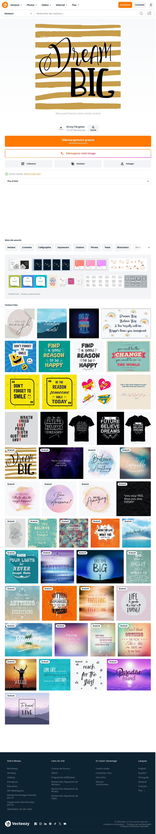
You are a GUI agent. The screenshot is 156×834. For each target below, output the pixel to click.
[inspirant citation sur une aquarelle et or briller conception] (22, 498)
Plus (74, 5)
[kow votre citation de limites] (21, 566)
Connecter (137, 5)
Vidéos (45, 5)
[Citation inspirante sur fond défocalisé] (136, 533)
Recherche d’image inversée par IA (16, 796)
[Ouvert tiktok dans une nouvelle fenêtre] (55, 823)
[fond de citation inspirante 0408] (20, 323)
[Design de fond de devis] (96, 603)
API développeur (15, 790)
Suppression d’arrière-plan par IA (20, 803)
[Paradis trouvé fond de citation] (129, 674)
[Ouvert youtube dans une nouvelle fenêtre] (65, 823)
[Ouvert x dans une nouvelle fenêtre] (60, 823)
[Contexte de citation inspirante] (73, 533)
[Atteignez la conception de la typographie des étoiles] (88, 674)
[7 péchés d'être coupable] (21, 428)
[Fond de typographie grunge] (42, 533)
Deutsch (140, 781)
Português (141, 777)
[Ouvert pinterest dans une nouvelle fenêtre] (50, 823)
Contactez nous (102, 772)
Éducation (12, 786)
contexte (27, 247)
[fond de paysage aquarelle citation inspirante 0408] (52, 323)
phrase (94, 247)
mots (138, 247)
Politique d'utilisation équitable (132, 826)
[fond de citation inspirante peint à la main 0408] (15, 533)
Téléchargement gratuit (76, 141)
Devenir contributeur (100, 783)
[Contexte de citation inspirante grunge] (105, 533)
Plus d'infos (12, 181)
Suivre (92, 130)
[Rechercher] (139, 13)
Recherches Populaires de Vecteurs (63, 783)
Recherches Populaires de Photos (63, 790)
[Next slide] (144, 247)
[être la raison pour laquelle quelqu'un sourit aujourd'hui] (59, 392)
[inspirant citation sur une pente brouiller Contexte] (135, 463)
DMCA (53, 772)
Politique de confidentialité (136, 824)
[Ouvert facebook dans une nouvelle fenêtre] (35, 823)
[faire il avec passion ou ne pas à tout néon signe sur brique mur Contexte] (84, 323)
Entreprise (12, 781)
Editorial (60, 5)
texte (107, 247)
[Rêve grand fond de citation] (20, 463)
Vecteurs (15, 5)
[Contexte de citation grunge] (134, 639)
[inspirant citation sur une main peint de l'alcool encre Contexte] (61, 463)
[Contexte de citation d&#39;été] (28, 639)
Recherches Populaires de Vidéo (63, 797)
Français (140, 786)
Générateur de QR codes (19, 809)
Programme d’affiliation (62, 777)
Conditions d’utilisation (111, 824)
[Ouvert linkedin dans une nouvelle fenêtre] (45, 823)
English (140, 768)
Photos (30, 5)
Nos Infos (99, 777)
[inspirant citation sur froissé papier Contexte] (133, 498)
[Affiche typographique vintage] (128, 356)
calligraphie (44, 247)
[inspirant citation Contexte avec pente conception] (59, 498)
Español (140, 772)
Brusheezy (12, 768)
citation (80, 247)
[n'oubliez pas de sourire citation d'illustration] (20, 356)
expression (63, 247)
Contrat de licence (59, 768)
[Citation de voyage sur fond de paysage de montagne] (27, 708)
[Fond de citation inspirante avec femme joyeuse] (20, 674)
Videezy (11, 777)
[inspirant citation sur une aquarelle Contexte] (101, 463)
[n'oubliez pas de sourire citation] (22, 392)
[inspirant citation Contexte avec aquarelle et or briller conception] (96, 498)
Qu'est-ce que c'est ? (32, 174)
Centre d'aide (100, 768)
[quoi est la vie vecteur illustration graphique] (133, 392)
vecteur (11, 247)
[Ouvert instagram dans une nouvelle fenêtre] (40, 823)
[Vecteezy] (5, 5)
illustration (123, 247)
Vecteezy (11, 772)
